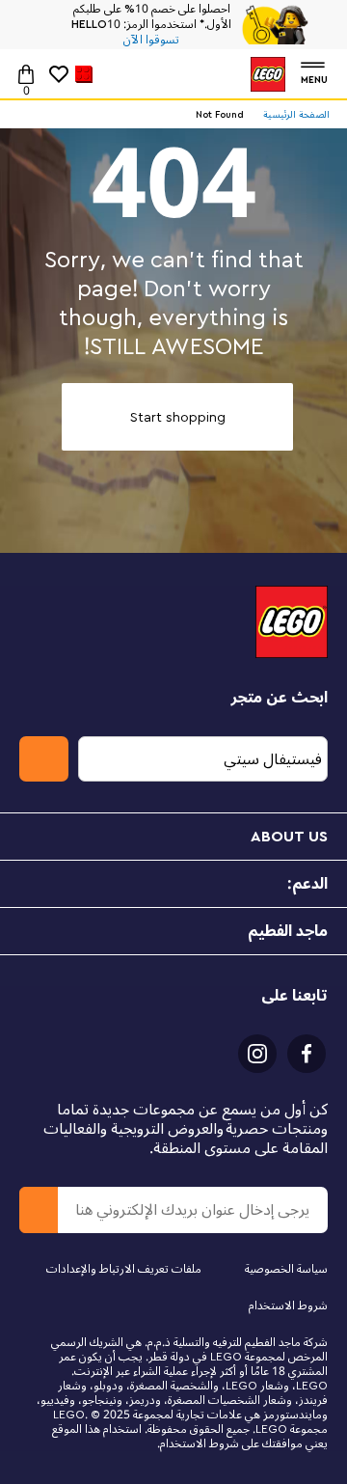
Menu (314, 77)
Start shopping (178, 417)
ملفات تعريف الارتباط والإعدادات (123, 1269)
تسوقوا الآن (151, 40)
